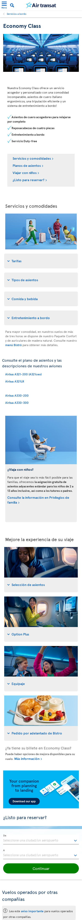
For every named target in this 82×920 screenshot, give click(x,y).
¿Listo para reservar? (28, 179)
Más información (27, 758)
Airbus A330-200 (17, 395)
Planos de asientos (27, 165)
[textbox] (41, 839)
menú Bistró (13, 345)
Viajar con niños (25, 172)
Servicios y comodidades (32, 158)
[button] (41, 868)
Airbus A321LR (14, 381)
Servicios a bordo (16, 13)
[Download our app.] (41, 807)
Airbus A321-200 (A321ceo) (23, 374)
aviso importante (32, 911)
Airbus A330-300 (17, 403)
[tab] (41, 261)
